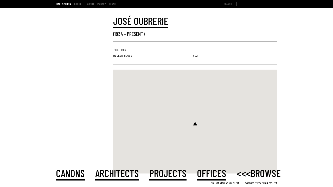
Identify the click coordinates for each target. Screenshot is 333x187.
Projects (168, 173)
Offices (211, 173)
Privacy (101, 4)
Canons (70, 173)
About (90, 4)
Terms (112, 4)
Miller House (122, 55)
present (135, 34)
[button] (195, 124)
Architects (117, 173)
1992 (194, 55)
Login (77, 4)
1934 (118, 34)
